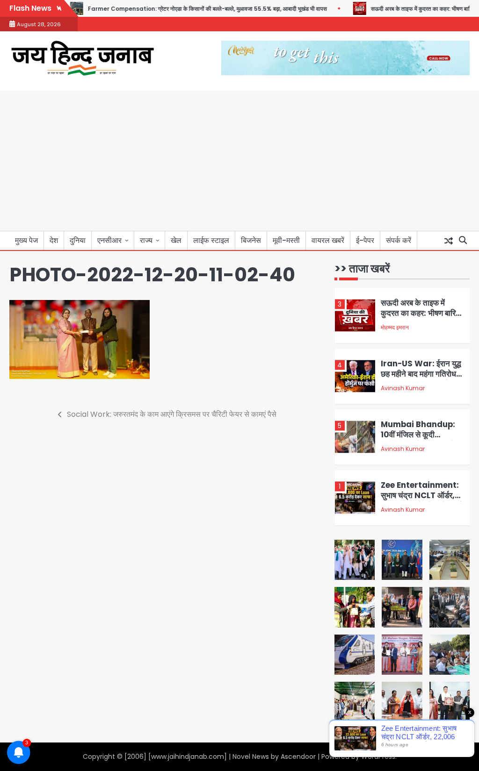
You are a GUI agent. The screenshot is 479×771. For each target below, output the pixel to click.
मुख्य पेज (26, 240)
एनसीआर (109, 240)
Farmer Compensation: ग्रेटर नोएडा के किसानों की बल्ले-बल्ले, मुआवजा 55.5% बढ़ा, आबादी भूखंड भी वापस (191, 9)
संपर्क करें (398, 240)
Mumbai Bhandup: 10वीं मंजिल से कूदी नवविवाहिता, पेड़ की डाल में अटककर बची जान (418, 438)
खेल (176, 240)
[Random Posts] (449, 241)
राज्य (146, 240)
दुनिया (78, 240)
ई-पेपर (365, 240)
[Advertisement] (239, 160)
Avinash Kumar (403, 386)
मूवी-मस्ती (286, 240)
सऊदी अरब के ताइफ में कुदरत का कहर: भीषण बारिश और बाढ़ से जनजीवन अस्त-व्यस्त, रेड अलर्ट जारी (421, 316)
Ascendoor (298, 756)
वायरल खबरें (328, 240)
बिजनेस (251, 240)
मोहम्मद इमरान (395, 325)
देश (54, 240)
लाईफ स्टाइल (211, 240)
